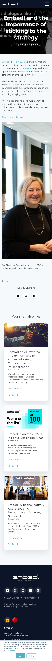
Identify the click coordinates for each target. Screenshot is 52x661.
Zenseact (26, 68)
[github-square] (30, 590)
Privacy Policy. (12, 650)
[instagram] (15, 590)
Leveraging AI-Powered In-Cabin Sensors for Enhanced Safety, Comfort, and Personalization (24, 359)
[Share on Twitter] (18, 296)
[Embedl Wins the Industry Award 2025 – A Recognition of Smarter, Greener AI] (26, 488)
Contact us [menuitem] (24, 606)
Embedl (6, 62)
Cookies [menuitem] (32, 604)
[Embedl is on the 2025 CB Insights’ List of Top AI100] (26, 417)
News (6, 281)
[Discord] (38, 590)
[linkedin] (7, 590)
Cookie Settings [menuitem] (11, 606)
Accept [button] (20, 656)
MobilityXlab (18, 62)
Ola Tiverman (28, 81)
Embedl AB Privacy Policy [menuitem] (15, 604)
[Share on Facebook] (34, 296)
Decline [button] (31, 656)
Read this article (15, 389)
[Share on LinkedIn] (26, 296)
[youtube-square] (23, 590)
